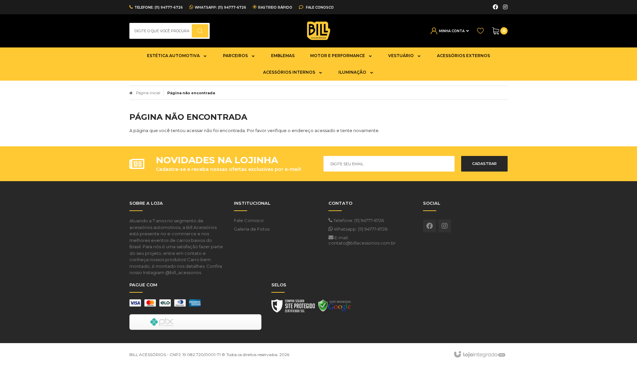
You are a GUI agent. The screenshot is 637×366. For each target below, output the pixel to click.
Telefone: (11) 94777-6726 (358, 220)
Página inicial (148, 93)
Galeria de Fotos (251, 229)
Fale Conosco (319, 7)
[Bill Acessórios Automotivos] (318, 31)
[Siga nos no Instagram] (505, 7)
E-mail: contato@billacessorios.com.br (362, 240)
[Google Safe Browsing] (334, 307)
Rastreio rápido (275, 7)
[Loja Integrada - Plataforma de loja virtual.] (479, 354)
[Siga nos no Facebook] (495, 7)
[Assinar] (484, 164)
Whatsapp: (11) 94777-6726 (360, 229)
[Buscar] (200, 30)
